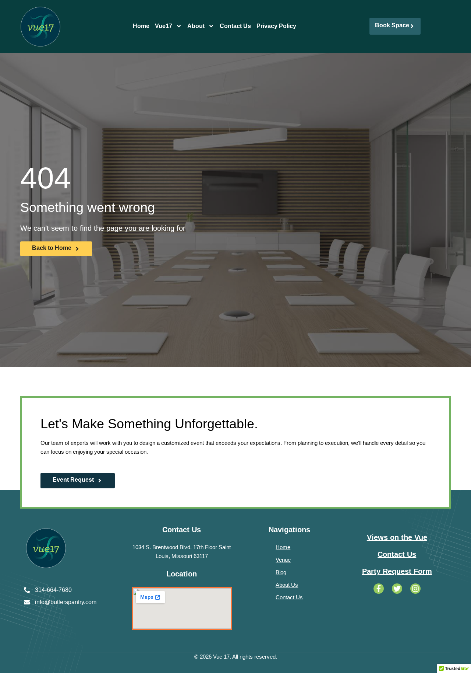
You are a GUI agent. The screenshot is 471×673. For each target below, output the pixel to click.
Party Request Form (397, 571)
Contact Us (235, 26)
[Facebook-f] (378, 588)
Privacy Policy (276, 26)
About (196, 26)
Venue (283, 560)
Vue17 (163, 26)
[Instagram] (415, 588)
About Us (287, 585)
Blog (281, 572)
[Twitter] (397, 588)
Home (141, 26)
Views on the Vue (397, 537)
